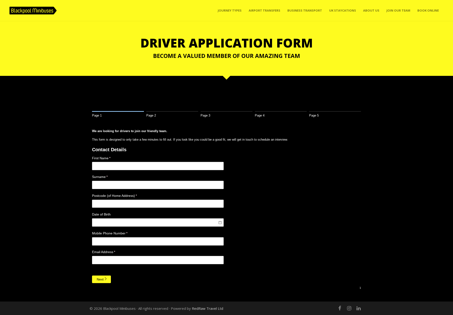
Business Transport (304, 10)
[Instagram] (349, 308)
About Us (371, 10)
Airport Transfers (264, 10)
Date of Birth (101, 214)
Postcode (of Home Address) (121, 196)
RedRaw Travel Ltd (207, 308)
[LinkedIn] (358, 308)
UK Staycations (342, 10)
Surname (106, 177)
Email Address (110, 252)
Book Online (428, 10)
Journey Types (230, 10)
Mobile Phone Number (116, 233)
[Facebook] (339, 308)
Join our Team (398, 10)
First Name (107, 158)
